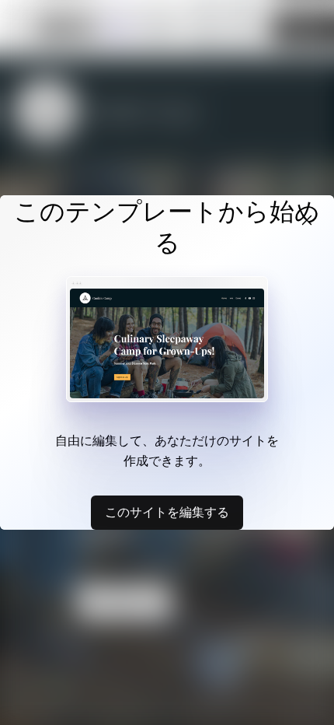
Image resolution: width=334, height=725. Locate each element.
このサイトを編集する (167, 512)
